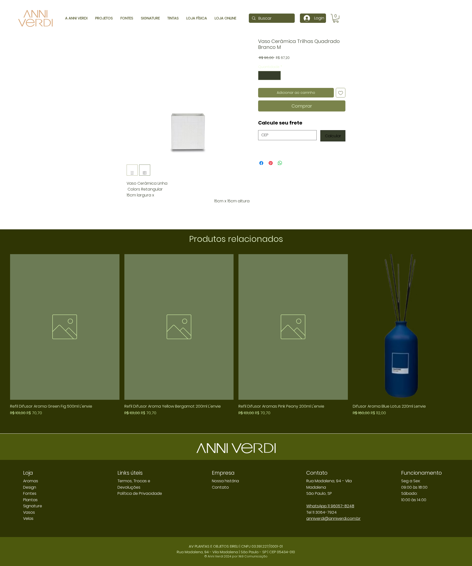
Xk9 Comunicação (252, 556)
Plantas (30, 500)
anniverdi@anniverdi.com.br (333, 518)
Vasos (29, 512)
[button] (336, 18)
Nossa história (225, 481)
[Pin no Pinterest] (271, 163)
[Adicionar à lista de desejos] (340, 92)
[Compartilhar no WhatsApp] (280, 163)
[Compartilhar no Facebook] (261, 163)
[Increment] (277, 75)
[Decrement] (262, 75)
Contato (220, 487)
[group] (236, 341)
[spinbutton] (269, 75)
